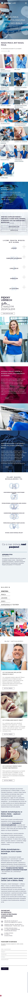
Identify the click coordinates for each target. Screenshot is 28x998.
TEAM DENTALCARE (8, 313)
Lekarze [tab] (4, 598)
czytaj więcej (8, 688)
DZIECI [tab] (3, 601)
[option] (1, 995)
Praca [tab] (3, 594)
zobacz (7, 203)
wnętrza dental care (14, 226)
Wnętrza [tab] (4, 591)
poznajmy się (6, 359)
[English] (1, 996)
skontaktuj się (14, 230)
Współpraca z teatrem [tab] (10, 604)
